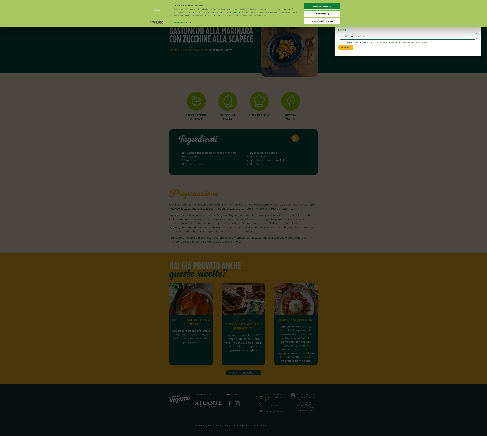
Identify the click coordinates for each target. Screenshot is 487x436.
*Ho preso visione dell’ (385, 42)
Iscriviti (346, 47)
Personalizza (320, 14)
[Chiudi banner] (345, 4)
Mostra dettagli (180, 22)
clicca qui (236, 12)
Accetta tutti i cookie (322, 6)
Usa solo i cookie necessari (322, 21)
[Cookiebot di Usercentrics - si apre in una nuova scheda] (157, 22)
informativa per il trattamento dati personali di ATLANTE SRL (397, 42)
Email (342, 29)
